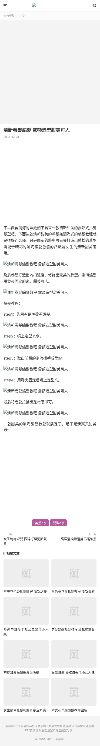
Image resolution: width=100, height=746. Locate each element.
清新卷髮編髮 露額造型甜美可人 (36, 130)
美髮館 (50, 6)
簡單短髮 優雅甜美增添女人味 (73, 672)
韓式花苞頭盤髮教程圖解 (69, 710)
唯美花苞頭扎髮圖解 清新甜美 (25, 591)
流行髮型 (9, 16)
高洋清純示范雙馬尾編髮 (79, 539)
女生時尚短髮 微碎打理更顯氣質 (25, 541)
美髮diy (40, 523)
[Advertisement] (50, 70)
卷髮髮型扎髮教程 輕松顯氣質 (73, 629)
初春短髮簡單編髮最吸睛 (21, 672)
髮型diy (58, 523)
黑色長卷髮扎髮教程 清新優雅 (73, 591)
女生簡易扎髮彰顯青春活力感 (24, 710)
